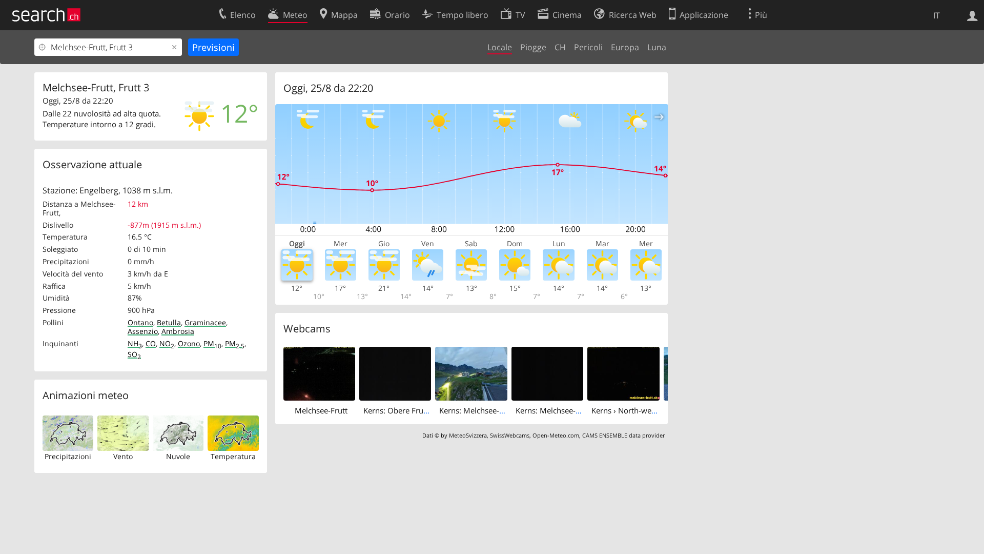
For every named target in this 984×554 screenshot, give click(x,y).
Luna (656, 47)
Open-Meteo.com (555, 435)
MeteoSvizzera (468, 435)
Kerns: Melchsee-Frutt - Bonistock (575, 410)
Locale (499, 47)
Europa (625, 47)
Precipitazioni (68, 456)
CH (560, 47)
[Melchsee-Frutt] (319, 373)
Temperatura (233, 456)
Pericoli (588, 47)
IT (936, 15)
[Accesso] (972, 15)
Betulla (169, 322)
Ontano (140, 322)
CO (151, 343)
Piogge (533, 47)
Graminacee (205, 322)
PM (212, 343)
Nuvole (178, 456)
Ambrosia (177, 331)
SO (134, 354)
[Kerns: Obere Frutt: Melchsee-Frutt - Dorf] (395, 373)
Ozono (189, 343)
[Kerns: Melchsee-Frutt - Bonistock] (547, 373)
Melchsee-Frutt (321, 410)
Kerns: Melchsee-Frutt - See (487, 410)
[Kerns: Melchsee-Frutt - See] (471, 373)
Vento (123, 456)
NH (135, 343)
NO (166, 343)
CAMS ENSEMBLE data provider (623, 435)
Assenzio (143, 331)
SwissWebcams (509, 435)
